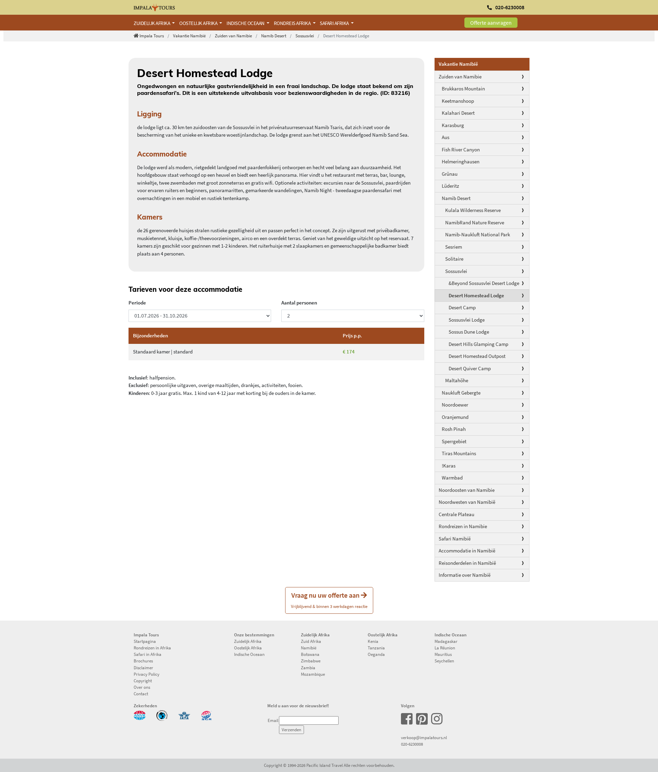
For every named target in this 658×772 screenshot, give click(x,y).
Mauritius (443, 654)
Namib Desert (273, 35)
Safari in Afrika (147, 654)
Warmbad (452, 477)
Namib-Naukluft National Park (477, 234)
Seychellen (444, 660)
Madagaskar (446, 641)
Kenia (373, 641)
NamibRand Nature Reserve (474, 222)
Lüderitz (450, 186)
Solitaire (454, 259)
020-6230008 (412, 744)
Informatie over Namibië (464, 575)
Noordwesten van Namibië (467, 502)
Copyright (143, 680)
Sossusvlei (304, 35)
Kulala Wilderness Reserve (473, 210)
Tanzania (376, 647)
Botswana (310, 654)
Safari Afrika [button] (335, 23)
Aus (445, 137)
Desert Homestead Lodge (476, 295)
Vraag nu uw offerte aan (329, 600)
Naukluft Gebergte (461, 392)
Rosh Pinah (454, 429)
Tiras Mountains (459, 453)
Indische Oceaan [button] (246, 23)
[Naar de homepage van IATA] (184, 714)
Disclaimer (143, 667)
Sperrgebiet (454, 441)
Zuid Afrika (311, 641)
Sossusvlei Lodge (467, 319)
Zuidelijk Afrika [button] (152, 23)
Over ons (142, 687)
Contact (141, 693)
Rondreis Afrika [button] (293, 23)
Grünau (450, 174)
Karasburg (453, 125)
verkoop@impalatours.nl (424, 737)
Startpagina (145, 641)
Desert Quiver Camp (470, 368)
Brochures (143, 660)
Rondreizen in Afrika (152, 647)
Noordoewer (455, 404)
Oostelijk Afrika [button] (198, 23)
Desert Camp (462, 307)
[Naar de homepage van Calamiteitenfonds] (162, 714)
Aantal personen (299, 302)
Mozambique (313, 674)
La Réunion (445, 647)
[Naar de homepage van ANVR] (140, 714)
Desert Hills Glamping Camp (478, 344)
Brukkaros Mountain (463, 88)
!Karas (448, 465)
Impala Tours (151, 35)
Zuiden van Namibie (233, 35)
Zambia (308, 667)
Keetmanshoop (458, 101)
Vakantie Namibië (189, 35)
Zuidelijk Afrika (247, 641)
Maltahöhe (456, 380)
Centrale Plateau (456, 514)
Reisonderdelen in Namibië (467, 563)
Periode (137, 302)
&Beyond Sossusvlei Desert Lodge (484, 283)
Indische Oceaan (249, 654)
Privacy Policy (146, 674)
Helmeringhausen (460, 161)
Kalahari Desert (458, 113)
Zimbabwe (310, 660)
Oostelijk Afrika (248, 647)
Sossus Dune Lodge (469, 331)
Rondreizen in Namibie (463, 526)
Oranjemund (455, 417)
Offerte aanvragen (491, 22)
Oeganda (376, 654)
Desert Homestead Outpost (477, 356)
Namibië (308, 647)
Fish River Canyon (461, 149)
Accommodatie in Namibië (467, 550)
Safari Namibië (455, 538)
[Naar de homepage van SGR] (206, 714)
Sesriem (453, 247)
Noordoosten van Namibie (467, 490)
